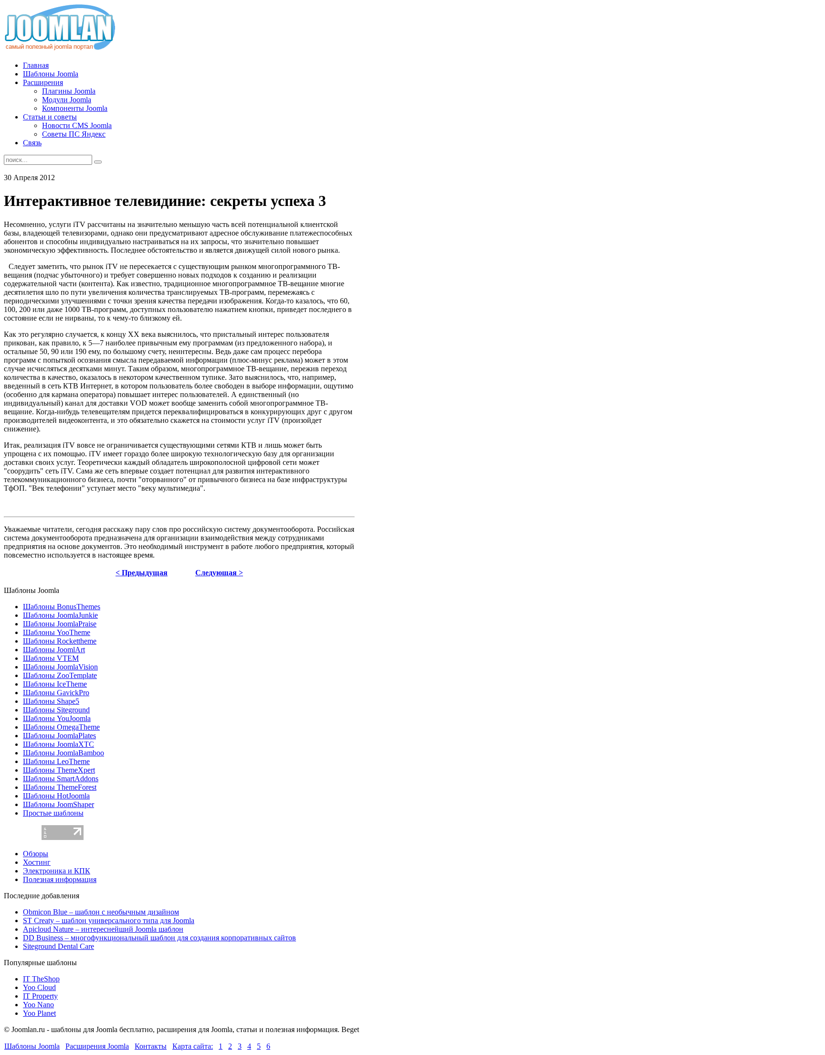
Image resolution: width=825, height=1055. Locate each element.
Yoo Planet (39, 1013)
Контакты (151, 1046)
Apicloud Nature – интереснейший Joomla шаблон (103, 929)
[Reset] (98, 162)
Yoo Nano (38, 1005)
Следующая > (219, 573)
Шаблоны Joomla (32, 1046)
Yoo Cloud (39, 987)
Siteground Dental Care (58, 946)
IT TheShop (41, 979)
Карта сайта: (192, 1046)
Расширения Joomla (97, 1046)
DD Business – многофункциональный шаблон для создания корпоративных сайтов (159, 938)
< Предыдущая (142, 573)
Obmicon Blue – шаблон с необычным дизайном (101, 912)
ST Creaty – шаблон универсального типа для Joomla (108, 920)
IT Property (40, 996)
